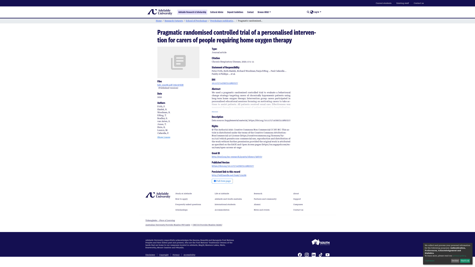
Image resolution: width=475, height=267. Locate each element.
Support (297, 199)
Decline (455, 261)
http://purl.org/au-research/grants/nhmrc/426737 (237, 157)
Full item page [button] (223, 181)
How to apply (181, 199)
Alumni (257, 204)
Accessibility (189, 255)
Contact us (419, 3)
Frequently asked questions (188, 204)
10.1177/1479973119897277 (225, 83)
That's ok (465, 261)
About (296, 194)
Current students (384, 3)
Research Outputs (174, 21)
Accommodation (222, 210)
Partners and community (265, 199)
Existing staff (402, 3)
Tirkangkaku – (160, 220)
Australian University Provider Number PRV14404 (167, 225)
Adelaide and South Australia (228, 199)
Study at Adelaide (183, 194)
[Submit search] (308, 12)
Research (258, 194)
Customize (429, 261)
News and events (262, 210)
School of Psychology (196, 21)
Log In (316, 12)
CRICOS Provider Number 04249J (207, 225)
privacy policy (459, 256)
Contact (250, 12)
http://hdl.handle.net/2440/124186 (229, 175)
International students (225, 204)
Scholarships (181, 210)
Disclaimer (150, 255)
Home (159, 21)
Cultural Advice (216, 12)
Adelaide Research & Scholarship (192, 12)
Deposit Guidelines (235, 12)
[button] (312, 12)
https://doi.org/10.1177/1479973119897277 (233, 166)
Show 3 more (163, 137)
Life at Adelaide (222, 194)
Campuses (298, 204)
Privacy (176, 255)
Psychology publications (222, 21)
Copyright (164, 255)
